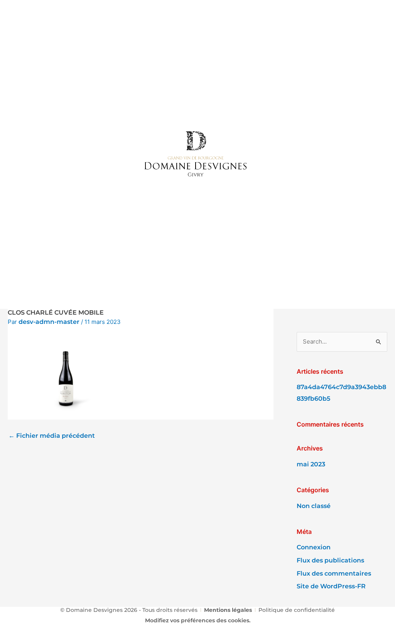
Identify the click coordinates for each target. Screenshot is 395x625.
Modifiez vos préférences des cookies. (197, 620)
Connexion (314, 547)
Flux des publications (330, 560)
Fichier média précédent (51, 436)
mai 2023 (311, 464)
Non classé (314, 506)
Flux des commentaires (334, 573)
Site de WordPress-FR (331, 586)
